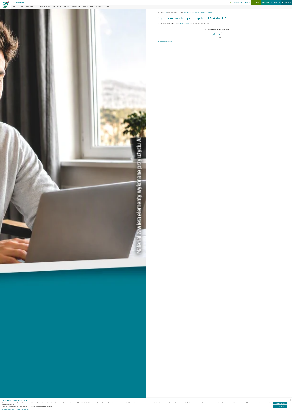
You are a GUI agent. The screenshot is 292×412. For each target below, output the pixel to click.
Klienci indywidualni (18, 2)
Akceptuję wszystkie (280, 403)
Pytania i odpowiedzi (172, 12)
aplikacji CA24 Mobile (183, 23)
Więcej (246, 2)
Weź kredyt (265, 2)
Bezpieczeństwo (238, 2)
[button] (289, 400)
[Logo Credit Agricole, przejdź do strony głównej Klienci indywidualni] (5, 4)
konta (211, 23)
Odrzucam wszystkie (280, 406)
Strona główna (161, 12)
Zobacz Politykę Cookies (23, 409)
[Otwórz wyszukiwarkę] (230, 2)
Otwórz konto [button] (275, 2)
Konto (181, 12)
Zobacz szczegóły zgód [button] (8, 409)
